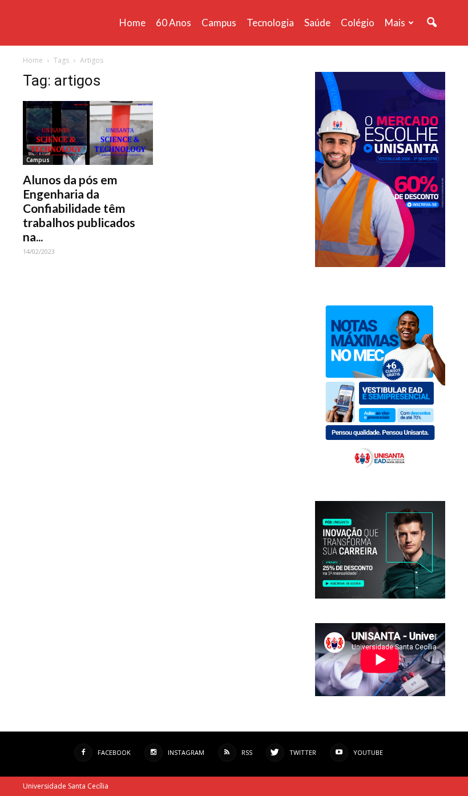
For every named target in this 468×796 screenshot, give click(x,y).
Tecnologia (270, 23)
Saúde (317, 23)
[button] (431, 23)
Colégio (357, 23)
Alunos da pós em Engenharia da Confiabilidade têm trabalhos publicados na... (79, 208)
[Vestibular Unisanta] (380, 264)
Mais (395, 23)
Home (132, 23)
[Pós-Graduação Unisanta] (380, 595)
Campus (218, 23)
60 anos (173, 23)
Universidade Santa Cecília (65, 786)
